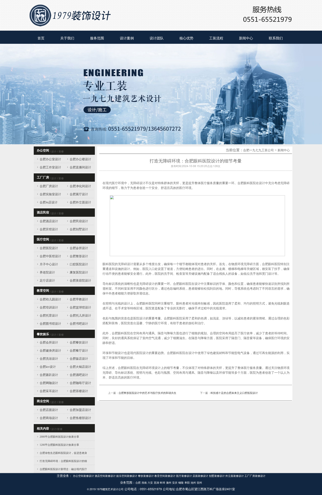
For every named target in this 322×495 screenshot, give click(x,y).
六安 (150, 482)
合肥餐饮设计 (79, 342)
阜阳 (187, 482)
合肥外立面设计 (80, 202)
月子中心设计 (49, 264)
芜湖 (156, 482)
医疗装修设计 (184, 475)
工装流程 (216, 38)
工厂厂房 (43, 177)
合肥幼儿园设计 (50, 299)
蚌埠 (162, 482)
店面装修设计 (201, 475)
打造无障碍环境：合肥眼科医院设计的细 (63, 461)
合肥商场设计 (49, 418)
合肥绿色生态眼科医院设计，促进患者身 (63, 452)
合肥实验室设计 (50, 194)
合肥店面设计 (49, 410)
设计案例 (127, 38)
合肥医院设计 (49, 248)
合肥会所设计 (49, 342)
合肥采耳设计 (49, 391)
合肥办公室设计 (50, 159)
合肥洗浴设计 (49, 358)
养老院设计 (47, 272)
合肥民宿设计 (79, 221)
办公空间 (43, 150)
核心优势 (186, 38)
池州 (193, 482)
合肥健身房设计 (50, 350)
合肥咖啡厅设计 (80, 383)
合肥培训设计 (49, 307)
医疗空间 (43, 239)
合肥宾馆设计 (49, 229)
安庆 (174, 482)
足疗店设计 (47, 280)
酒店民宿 (43, 212)
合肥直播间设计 (80, 167)
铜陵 (181, 482)
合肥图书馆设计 (50, 323)
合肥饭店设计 (79, 358)
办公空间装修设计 (84, 475)
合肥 (138, 482)
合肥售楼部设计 (80, 418)
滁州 (168, 482)
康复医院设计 (79, 272)
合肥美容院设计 (80, 280)
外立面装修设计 (234, 475)
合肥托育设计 (49, 315)
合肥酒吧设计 (79, 375)
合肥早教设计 (79, 299)
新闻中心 (246, 38)
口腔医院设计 (79, 264)
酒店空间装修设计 (105, 475)
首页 (40, 38)
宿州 (199, 482)
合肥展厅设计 (79, 194)
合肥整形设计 (79, 256)
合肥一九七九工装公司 (258, 150)
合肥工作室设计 (50, 167)
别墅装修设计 (217, 475)
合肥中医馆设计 (50, 256)
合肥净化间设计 (80, 186)
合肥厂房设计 (49, 186)
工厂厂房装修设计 (254, 475)
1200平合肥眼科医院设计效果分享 (59, 444)
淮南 (144, 482)
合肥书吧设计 (79, 323)
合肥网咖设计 (49, 383)
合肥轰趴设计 (49, 375)
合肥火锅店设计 (80, 366)
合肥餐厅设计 (79, 350)
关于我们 (67, 38)
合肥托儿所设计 (80, 315)
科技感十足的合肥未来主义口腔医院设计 (234, 393)
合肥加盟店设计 (80, 410)
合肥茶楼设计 (79, 391)
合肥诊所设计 (79, 248)
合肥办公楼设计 (80, 159)
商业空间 (43, 401)
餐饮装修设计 (146, 475)
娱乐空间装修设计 (127, 475)
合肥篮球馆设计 (80, 307)
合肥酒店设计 (49, 221)
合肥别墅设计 (79, 229)
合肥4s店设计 (49, 202)
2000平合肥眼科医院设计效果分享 (59, 436)
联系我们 (276, 38)
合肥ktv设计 (48, 366)
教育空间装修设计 (165, 475)
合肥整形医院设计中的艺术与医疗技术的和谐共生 (147, 393)
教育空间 (43, 290)
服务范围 (97, 38)
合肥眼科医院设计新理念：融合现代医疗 (63, 469)
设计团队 (157, 38)
